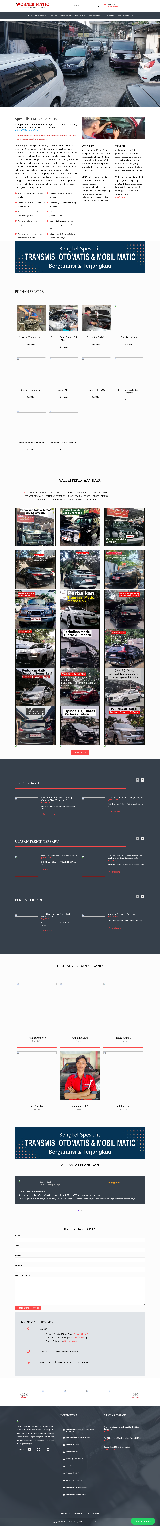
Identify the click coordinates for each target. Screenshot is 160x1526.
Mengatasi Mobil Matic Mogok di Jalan (126, 797)
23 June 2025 (46, 802)
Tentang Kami (66, 1513)
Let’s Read (29, 1433)
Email (17, 1246)
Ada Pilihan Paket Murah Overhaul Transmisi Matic (55, 915)
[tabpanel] (80, 1190)
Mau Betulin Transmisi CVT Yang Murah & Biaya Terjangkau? (56, 798)
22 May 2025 (46, 858)
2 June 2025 (46, 919)
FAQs (87, 1513)
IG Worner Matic (29, 130)
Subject (18, 1266)
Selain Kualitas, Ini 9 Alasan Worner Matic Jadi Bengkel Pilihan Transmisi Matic (125, 856)
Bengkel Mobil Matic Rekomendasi (122, 914)
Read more (120, 197)
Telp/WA (18, 1256)
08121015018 (112, 7)
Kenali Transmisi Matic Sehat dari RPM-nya (59, 855)
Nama (17, 1236)
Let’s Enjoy (46, 1429)
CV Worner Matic (103, 1522)
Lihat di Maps (80, 1338)
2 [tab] (81, 1210)
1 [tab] (78, 1210)
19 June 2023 (113, 860)
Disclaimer (95, 1513)
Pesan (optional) (22, 1275)
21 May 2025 (113, 800)
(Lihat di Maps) (81, 1334)
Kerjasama (78, 1513)
